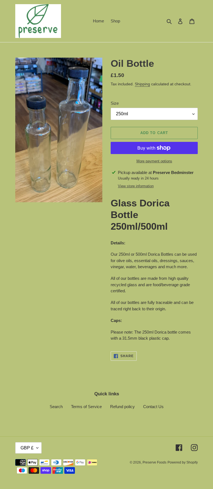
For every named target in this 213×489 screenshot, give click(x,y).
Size (115, 103)
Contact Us (153, 406)
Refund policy (122, 406)
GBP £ (27, 448)
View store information (136, 186)
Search (56, 406)
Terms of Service (86, 406)
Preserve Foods (154, 462)
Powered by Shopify (183, 462)
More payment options (154, 161)
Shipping (142, 84)
